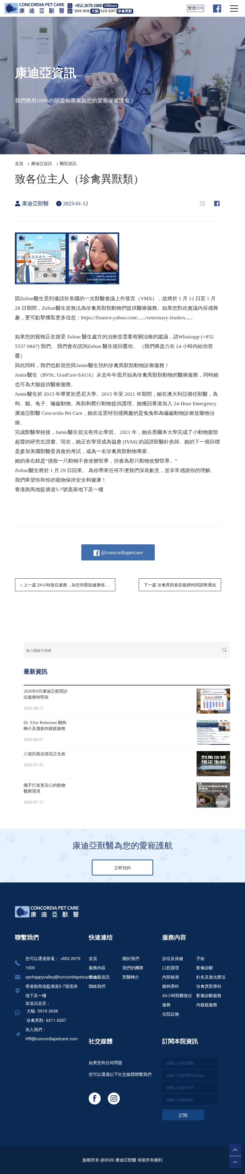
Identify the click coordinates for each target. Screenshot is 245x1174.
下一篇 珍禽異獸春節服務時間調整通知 (180, 585)
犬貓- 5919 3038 (41, 1011)
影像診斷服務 (208, 995)
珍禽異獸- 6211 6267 (45, 1020)
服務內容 (97, 967)
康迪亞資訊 (41, 163)
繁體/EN (195, 8)
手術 (200, 958)
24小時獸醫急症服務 (177, 999)
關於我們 (130, 958)
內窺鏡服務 (206, 1004)
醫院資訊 (68, 163)
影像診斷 (204, 967)
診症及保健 (172, 958)
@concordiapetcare (121, 552)
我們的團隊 (132, 967)
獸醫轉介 (130, 977)
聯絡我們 (97, 986)
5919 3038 (86, 11)
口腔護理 (170, 967)
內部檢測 (170, 977)
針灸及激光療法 (211, 977)
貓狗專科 (170, 986)
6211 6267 (116, 11)
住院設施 (170, 1014)
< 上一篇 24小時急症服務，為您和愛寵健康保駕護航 (67, 585)
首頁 (19, 163)
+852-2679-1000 (88, 5)
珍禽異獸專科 (208, 986)
